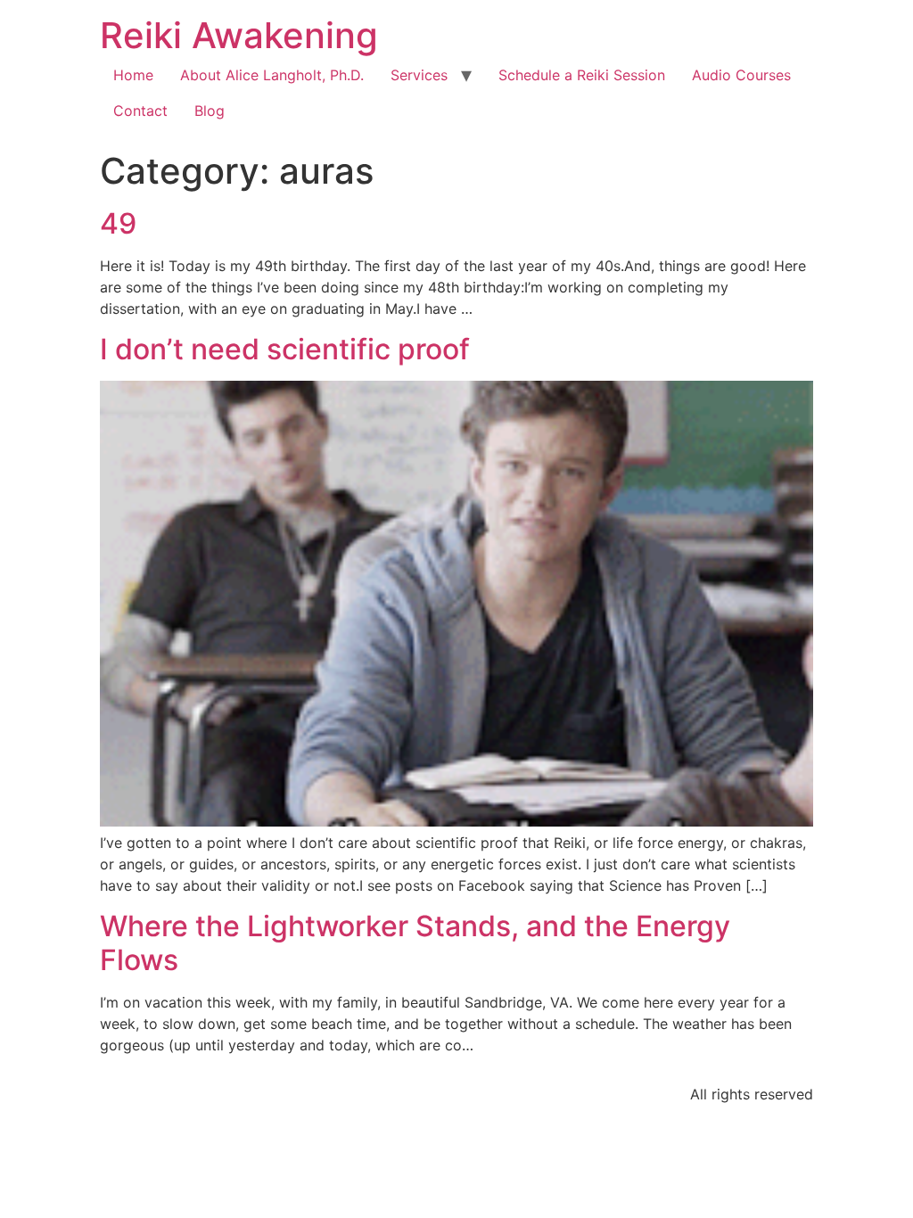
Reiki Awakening (239, 35)
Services (419, 75)
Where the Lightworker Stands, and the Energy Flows (415, 943)
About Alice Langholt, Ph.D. (272, 75)
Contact (140, 110)
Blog (209, 110)
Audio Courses (741, 75)
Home (133, 75)
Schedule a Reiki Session (581, 75)
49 (118, 223)
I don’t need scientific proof (285, 349)
